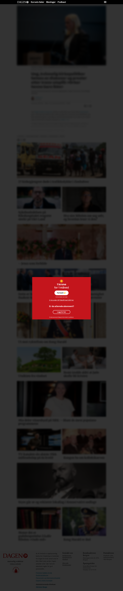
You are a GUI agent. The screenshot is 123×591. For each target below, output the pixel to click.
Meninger (51, 2)
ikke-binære (84, 112)
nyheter (21, 136)
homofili (43, 136)
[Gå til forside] (23, 2)
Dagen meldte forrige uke (43, 112)
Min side (65, 563)
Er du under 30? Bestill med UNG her (61, 300)
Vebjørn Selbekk (15, 564)
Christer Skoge (41, 587)
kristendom (53, 136)
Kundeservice (67, 557)
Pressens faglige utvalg (44, 573)
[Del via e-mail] (90, 106)
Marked (65, 559)
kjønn (62, 136)
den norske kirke (32, 136)
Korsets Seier (37, 2)
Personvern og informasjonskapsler (48, 578)
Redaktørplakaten (42, 575)
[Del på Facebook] (85, 106)
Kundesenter (66, 565)
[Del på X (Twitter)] (88, 106)
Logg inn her (61, 312)
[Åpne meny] (105, 2)
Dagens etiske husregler (44, 581)
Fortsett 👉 (61, 293)
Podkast (62, 2)
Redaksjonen (66, 555)
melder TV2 (65, 120)
